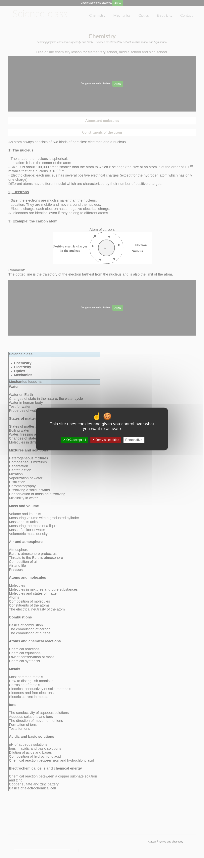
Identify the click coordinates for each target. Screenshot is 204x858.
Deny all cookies (107, 440)
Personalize (133, 440)
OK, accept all (76, 440)
